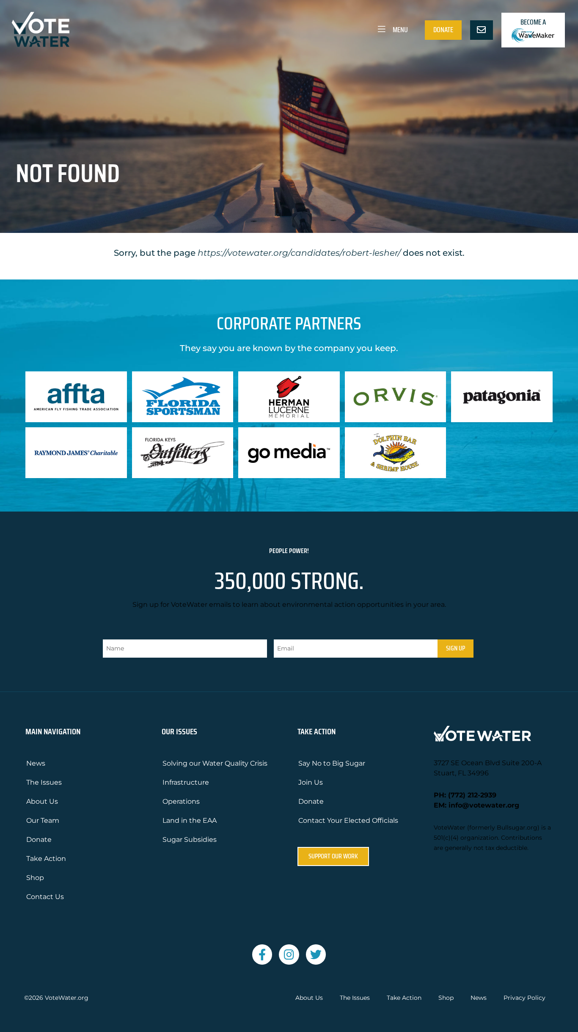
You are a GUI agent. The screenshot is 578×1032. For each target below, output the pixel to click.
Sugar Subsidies (189, 840)
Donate (443, 29)
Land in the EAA (189, 820)
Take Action (46, 859)
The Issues (44, 782)
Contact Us (45, 897)
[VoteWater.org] (41, 29)
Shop (35, 878)
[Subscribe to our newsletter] (481, 30)
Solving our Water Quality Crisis (214, 763)
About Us (42, 801)
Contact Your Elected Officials (348, 820)
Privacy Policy (524, 998)
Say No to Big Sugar (331, 763)
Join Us (310, 782)
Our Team (42, 820)
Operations (181, 801)
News (35, 763)
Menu (399, 29)
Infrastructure (185, 782)
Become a (533, 22)
